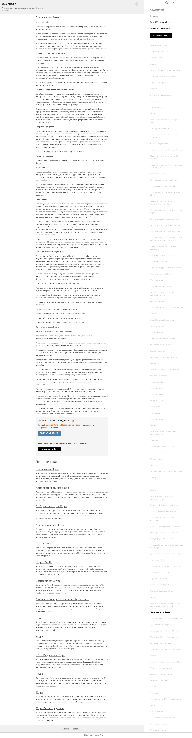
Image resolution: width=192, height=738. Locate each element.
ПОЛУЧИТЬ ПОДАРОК (49, 433)
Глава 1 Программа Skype (160, 22)
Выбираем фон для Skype (51, 506)
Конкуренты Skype (47, 469)
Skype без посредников (50, 708)
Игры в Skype (44, 543)
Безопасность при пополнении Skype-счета (62, 599)
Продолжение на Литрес (161, 35)
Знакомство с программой (160, 28)
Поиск (169, 3)
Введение (154, 16)
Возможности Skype (48, 580)
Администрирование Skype (52, 487)
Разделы (75, 729)
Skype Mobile (44, 562)
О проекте (66, 729)
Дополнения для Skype (50, 525)
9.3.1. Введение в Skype (50, 655)
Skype (39, 618)
